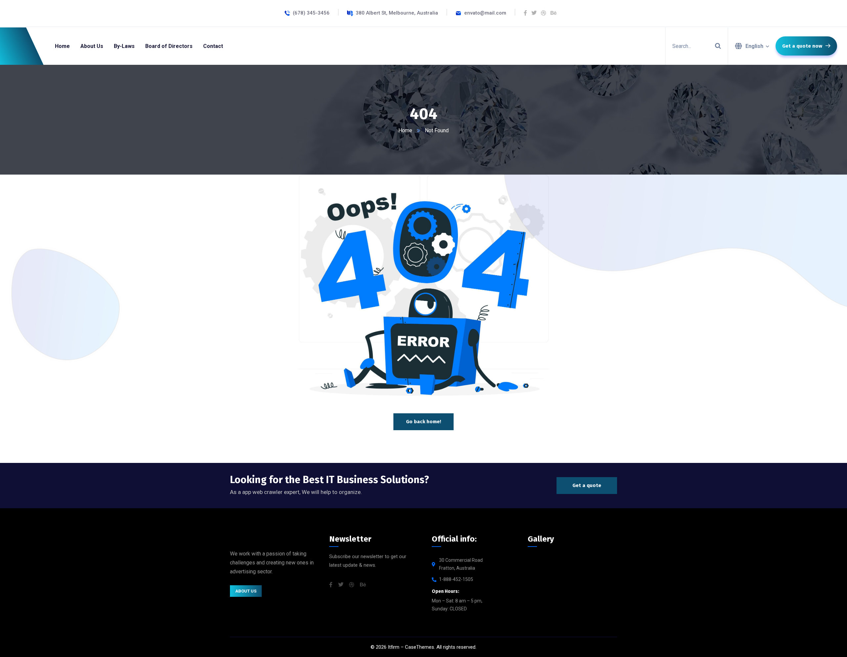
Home (405, 130)
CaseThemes (419, 647)
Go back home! (423, 422)
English (754, 46)
